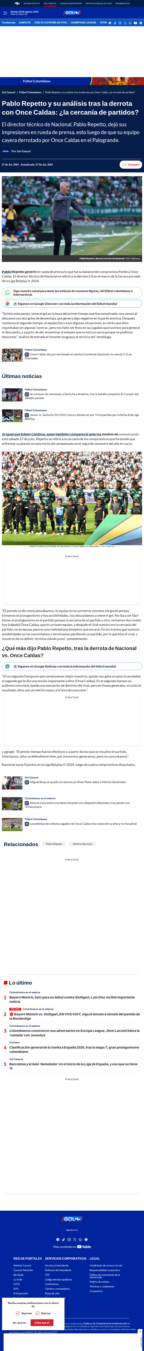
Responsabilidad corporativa (105, 1270)
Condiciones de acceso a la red (106, 1266)
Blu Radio (18, 1275)
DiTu (16, 1289)
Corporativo (96, 1291)
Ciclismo (14, 1042)
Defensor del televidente (58, 1270)
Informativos (123, 3)
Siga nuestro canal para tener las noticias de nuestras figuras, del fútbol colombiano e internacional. (73, 292)
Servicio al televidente (57, 1266)
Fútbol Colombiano (30, 92)
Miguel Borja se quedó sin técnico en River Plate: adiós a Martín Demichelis (78, 782)
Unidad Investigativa (71, 3)
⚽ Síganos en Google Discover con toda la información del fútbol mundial (65, 303)
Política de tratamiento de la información (105, 1276)
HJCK (17, 1284)
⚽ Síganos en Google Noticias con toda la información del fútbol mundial (64, 666)
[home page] (17, 3)
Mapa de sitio (52, 1293)
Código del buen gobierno (58, 1279)
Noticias (46, 1313)
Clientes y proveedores (57, 1289)
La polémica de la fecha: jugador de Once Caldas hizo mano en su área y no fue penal (83, 823)
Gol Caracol (50, 3)
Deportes (27, 1313)
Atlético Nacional (82, 843)
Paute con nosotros (55, 1298)
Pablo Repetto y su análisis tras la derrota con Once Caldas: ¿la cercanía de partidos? (90, 92)
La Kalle (18, 1279)
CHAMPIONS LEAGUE (83, 22)
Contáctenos (52, 1284)
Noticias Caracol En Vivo (99, 3)
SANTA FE (25, 22)
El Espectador (21, 1293)
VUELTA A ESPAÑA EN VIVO (50, 22)
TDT (47, 1275)
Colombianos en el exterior (40, 798)
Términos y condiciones (102, 1287)
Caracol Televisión (23, 1270)
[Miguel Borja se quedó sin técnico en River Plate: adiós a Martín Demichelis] (12, 782)
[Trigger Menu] (5, 13)
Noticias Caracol (22, 1266)
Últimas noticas (31, 3)
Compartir (134, 164)
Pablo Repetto (54, 843)
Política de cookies (99, 1282)
